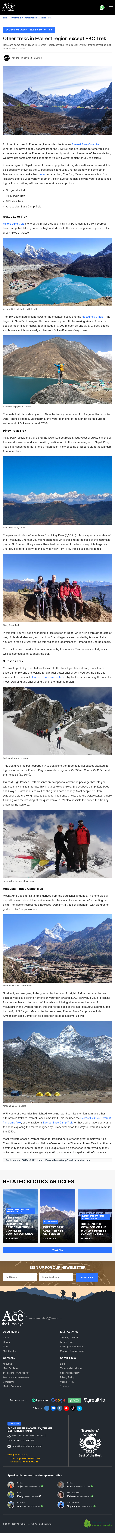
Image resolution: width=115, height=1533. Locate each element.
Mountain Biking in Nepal (72, 1351)
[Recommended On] (40, 1400)
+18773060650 (31, 1496)
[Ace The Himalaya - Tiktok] (73, 1408)
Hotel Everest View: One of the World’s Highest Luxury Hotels (93, 1228)
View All (57, 1250)
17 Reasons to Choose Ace (16, 1372)
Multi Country (9, 1351)
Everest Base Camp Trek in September (53, 1230)
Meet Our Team (10, 1368)
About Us (7, 1363)
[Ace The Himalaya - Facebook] (46, 1408)
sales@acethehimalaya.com (27, 1446)
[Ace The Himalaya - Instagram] (59, 1408)
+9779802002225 (28, 1461)
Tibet (5, 1346)
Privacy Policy (67, 1377)
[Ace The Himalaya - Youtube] (66, 1408)
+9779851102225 (31, 1458)
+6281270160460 (32, 1506)
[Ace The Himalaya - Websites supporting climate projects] (98, 1523)
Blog (5, 18)
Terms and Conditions (71, 1368)
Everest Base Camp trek (86, 144)
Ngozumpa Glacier (93, 316)
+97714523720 (38, 1436)
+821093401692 (85, 1506)
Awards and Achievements (16, 1377)
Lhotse (41, 174)
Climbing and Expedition (72, 1346)
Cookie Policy (67, 1381)
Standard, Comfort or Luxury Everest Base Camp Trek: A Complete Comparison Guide (19, 1225)
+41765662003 (84, 1496)
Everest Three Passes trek (48, 677)
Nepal (6, 1337)
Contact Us (8, 1381)
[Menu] (111, 7)
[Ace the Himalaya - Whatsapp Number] (102, 7)
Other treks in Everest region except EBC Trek (31, 18)
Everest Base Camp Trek (58, 1122)
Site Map (64, 1386)
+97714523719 (20, 1436)
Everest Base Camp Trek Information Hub (29, 30)
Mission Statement (12, 1386)
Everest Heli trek (90, 1118)
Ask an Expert (50, 1221)
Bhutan (6, 1342)
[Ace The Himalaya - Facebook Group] (53, 1408)
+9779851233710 (32, 1487)
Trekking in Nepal (69, 1337)
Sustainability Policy (70, 1372)
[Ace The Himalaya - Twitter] (79, 1408)
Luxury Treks (66, 1342)
